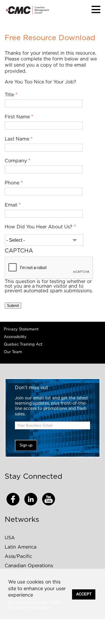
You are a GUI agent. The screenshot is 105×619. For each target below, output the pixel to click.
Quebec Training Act (23, 344)
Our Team (13, 352)
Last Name (17, 139)
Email (11, 205)
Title (9, 95)
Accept (84, 594)
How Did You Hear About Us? (38, 227)
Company (16, 161)
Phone (12, 183)
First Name (17, 117)
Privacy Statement (21, 329)
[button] (96, 9)
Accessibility (15, 337)
